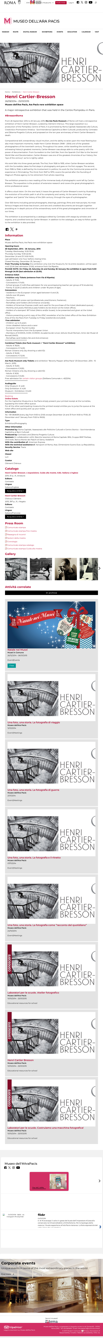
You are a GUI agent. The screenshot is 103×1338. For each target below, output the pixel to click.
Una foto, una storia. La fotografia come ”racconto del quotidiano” (47, 925)
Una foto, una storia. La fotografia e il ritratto (34, 857)
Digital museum (30, 32)
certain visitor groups (32, 378)
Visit (97, 32)
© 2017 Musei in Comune (71, 1331)
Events (60, 32)
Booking (9, 396)
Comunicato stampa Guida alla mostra (24, 548)
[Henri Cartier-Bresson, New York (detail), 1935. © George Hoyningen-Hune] (66, 571)
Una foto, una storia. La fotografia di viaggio (34, 722)
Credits (73, 1333)
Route (15, 32)
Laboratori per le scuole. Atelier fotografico (33, 992)
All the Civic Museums (42, 3)
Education (72, 32)
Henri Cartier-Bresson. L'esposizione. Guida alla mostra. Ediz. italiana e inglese (41, 473)
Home (7, 92)
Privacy (86, 1331)
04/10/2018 (68, 1223)
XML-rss (97, 1333)
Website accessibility (85, 1333)
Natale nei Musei (18, 649)
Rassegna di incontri (16, 534)
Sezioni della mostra (16, 538)
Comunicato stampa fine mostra (22, 531)
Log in (71, 3)
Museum (5, 32)
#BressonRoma (14, 115)
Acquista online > (15, 491)
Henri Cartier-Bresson (15, 496)
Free (11, 665)
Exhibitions (47, 32)
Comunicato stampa (16, 527)
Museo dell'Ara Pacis (36, 21)
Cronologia (12, 541)
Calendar (86, 32)
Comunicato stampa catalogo (20, 545)
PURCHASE (61, 3)
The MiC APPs (38, 1188)
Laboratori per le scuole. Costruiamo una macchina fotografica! (46, 1127)
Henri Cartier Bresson (21, 1060)
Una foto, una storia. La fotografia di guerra (33, 789)
